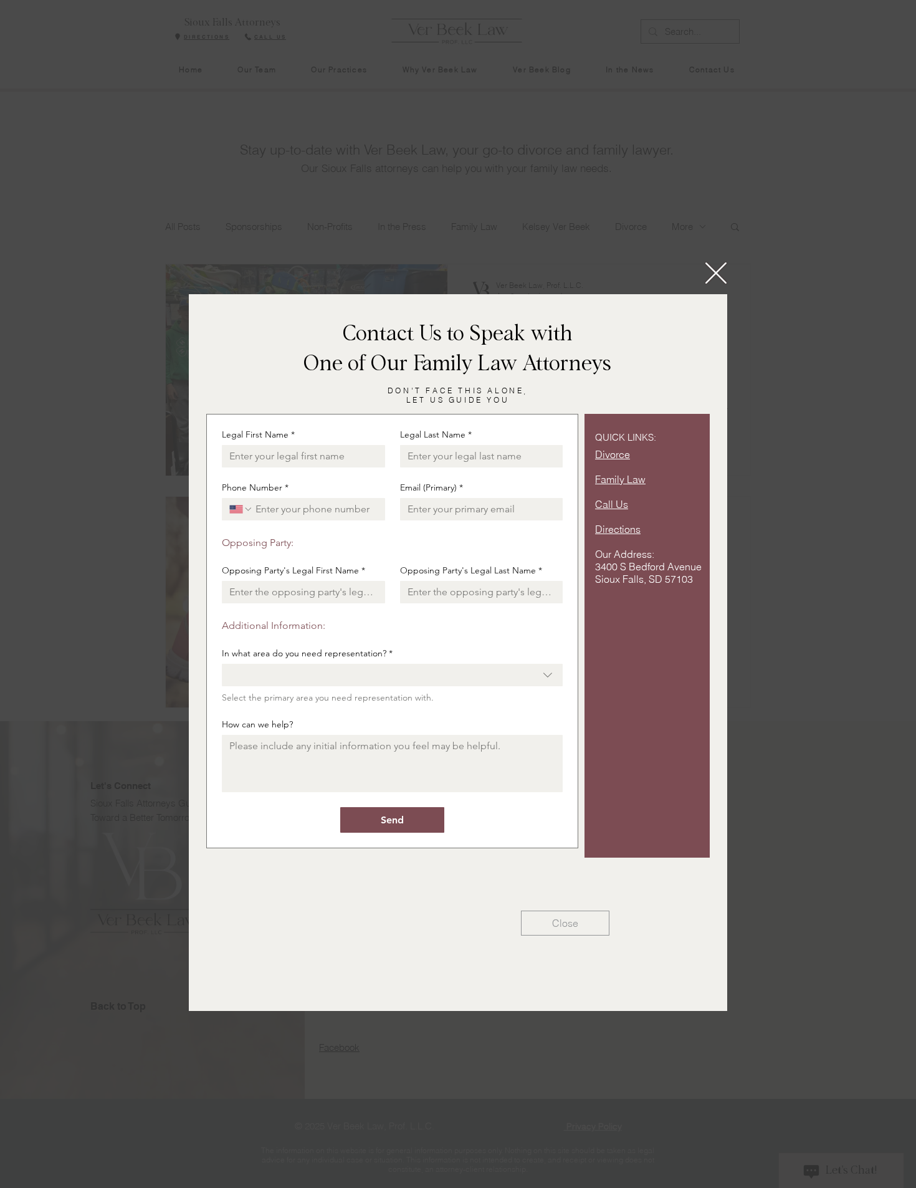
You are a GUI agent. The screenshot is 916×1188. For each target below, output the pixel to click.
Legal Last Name (436, 434)
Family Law (620, 479)
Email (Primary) (431, 487)
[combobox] (392, 675)
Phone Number (255, 487)
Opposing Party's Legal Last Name (471, 570)
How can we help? (257, 724)
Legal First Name (258, 434)
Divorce (612, 454)
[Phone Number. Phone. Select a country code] (241, 509)
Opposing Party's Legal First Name (293, 570)
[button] (716, 273)
